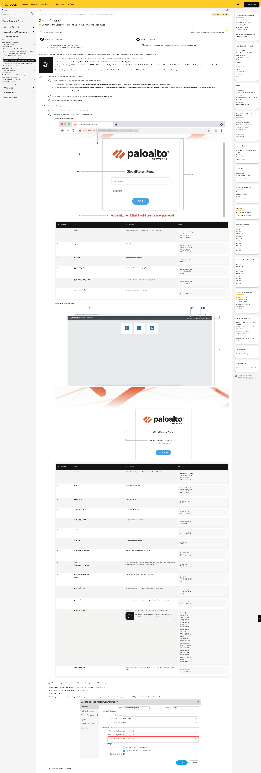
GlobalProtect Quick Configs (9, 84)
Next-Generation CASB (242, 104)
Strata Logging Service (242, 27)
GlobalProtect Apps (7, 68)
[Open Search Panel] (238, 4)
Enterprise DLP (240, 134)
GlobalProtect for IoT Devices (9, 77)
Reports (238, 196)
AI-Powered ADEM (241, 95)
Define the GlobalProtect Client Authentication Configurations (18, 51)
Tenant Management (242, 36)
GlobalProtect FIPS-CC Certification (11, 79)
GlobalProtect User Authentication (10, 42)
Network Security (242, 377)
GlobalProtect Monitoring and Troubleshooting (13, 75)
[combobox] (17, 14)
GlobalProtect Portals (7, 46)
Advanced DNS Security (242, 127)
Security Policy (240, 157)
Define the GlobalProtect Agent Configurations (14, 53)
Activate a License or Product (244, 22)
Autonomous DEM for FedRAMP (245, 215)
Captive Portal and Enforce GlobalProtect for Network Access (18, 63)
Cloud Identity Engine (242, 24)
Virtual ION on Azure (241, 299)
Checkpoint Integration (242, 331)
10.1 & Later (251, 377)
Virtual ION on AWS (241, 297)
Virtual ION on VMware (242, 309)
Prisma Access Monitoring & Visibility (246, 97)
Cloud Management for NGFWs (245, 53)
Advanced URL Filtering (242, 122)
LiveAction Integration (242, 333)
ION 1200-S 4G (240, 273)
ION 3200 (239, 241)
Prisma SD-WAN (240, 100)
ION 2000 (239, 236)
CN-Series (239, 60)
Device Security (240, 131)
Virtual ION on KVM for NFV (243, 304)
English (255, 379)
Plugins (238, 76)
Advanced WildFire (241, 120)
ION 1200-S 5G (240, 276)
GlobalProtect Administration (245, 375)
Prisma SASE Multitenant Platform (245, 92)
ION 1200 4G (239, 266)
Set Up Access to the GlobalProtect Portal (13, 49)
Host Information (6, 72)
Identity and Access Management (245, 34)
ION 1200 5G (239, 269)
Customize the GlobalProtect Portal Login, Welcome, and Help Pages (18, 61)
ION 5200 (239, 243)
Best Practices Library (242, 354)
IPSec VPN (239, 154)
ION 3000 (239, 238)
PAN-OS (238, 64)
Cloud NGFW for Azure (242, 57)
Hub (237, 32)
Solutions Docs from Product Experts (246, 367)
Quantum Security (241, 159)
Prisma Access (240, 90)
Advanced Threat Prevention (244, 124)
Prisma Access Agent (242, 178)
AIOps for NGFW (240, 50)
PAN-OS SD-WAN (241, 67)
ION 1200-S (239, 234)
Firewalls (238, 62)
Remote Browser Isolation (243, 175)
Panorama (238, 69)
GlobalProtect (46, 14)
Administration (241, 379)
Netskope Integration (242, 335)
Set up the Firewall (7, 40)
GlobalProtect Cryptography (9, 81)
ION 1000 (238, 229)
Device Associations (241, 29)
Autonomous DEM (241, 199)
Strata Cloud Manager (242, 20)
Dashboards (239, 192)
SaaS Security (240, 136)
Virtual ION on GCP (241, 302)
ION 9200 (239, 250)
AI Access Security (241, 129)
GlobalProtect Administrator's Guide (60, 14)
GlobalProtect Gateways (8, 44)
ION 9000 (239, 248)
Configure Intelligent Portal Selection (12, 55)
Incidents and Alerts (241, 194)
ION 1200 (238, 231)
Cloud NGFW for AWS (242, 55)
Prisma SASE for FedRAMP (243, 213)
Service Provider (240, 71)
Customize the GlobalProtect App (11, 58)
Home (40, 14)
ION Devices (239, 102)
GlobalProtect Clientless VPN (9, 70)
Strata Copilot (252, 4)
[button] (259, 618)
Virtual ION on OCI (241, 306)
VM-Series (239, 74)
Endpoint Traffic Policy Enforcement (12, 66)
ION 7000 (239, 245)
